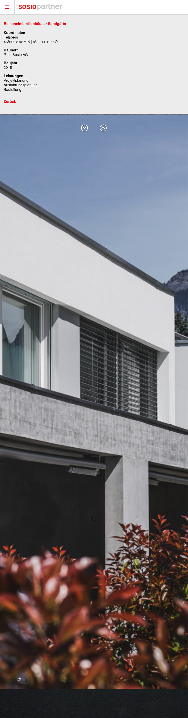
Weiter (84, 128)
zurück (103, 128)
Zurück (10, 101)
